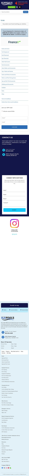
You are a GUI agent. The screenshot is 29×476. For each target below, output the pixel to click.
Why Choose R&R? (6, 457)
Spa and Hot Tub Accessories (8, 81)
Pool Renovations (5, 377)
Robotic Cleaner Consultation (7, 393)
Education (4, 451)
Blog (3, 443)
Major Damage (4, 410)
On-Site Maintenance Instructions (8, 381)
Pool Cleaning (4, 395)
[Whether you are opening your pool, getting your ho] (14, 274)
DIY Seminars (4, 431)
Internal (3, 353)
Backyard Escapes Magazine (7, 449)
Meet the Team (5, 459)
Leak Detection (4, 420)
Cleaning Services (5, 385)
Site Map (9, 353)
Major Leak (4, 412)
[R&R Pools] (7, 3)
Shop (3, 94)
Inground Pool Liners (6, 364)
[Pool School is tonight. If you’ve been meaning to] (14, 289)
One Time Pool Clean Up (6, 397)
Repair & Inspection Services (8, 416)
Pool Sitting (4, 387)
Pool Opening (4, 369)
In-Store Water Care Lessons (7, 429)
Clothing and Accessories (7, 84)
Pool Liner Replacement (6, 375)
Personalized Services (6, 437)
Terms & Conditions (6, 99)
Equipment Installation (6, 373)
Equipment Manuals (5, 445)
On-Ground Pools (5, 360)
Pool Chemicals (5, 55)
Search (25, 11)
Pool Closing (4, 371)
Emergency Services (6, 408)
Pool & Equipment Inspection (7, 418)
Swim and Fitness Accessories (9, 74)
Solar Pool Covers (6, 61)
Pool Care (3, 447)
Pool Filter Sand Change (6, 402)
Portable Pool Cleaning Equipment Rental (10, 391)
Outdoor (4, 87)
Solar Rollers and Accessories (8, 68)
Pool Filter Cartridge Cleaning (7, 404)
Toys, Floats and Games (7, 71)
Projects (8, 351)
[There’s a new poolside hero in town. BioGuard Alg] (14, 243)
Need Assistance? (11, 7)
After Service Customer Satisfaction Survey (11, 435)
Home (3, 351)
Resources (4, 442)
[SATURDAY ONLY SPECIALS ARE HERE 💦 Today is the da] (14, 258)
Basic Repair (4, 422)
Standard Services (5, 367)
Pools (3, 356)
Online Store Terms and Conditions (10, 102)
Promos (3, 453)
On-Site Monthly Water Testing (8, 389)
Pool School (4, 425)
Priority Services (5, 439)
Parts (3, 91)
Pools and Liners (5, 48)
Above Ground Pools (6, 362)
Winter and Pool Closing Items (9, 78)
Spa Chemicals (5, 58)
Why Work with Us (15, 351)
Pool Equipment (5, 52)
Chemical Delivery (5, 379)
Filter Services (5, 400)
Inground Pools (5, 358)
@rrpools (14, 234)
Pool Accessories (5, 65)
